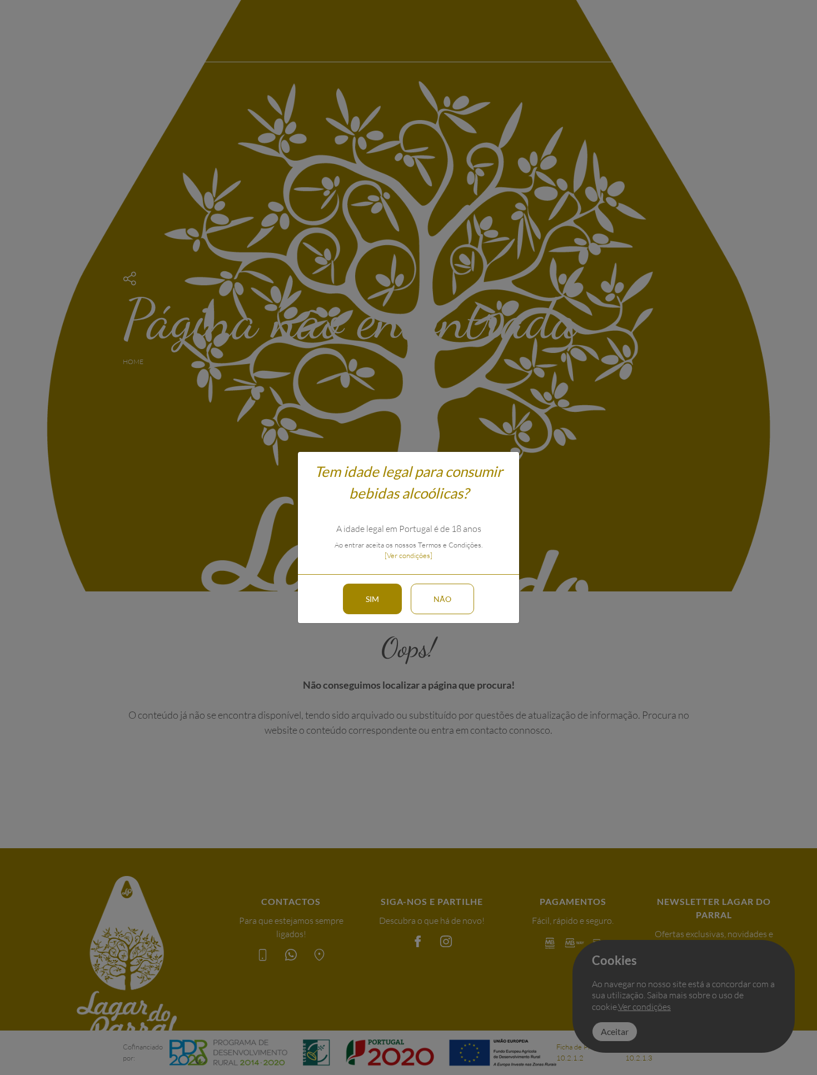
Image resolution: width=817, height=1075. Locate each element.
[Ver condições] (408, 555)
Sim (372, 599)
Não (442, 599)
